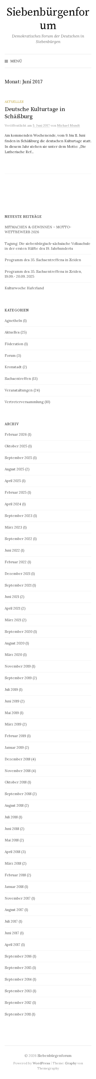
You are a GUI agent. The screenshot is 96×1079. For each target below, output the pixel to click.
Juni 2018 (12, 828)
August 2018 (14, 805)
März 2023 (13, 527)
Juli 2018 (11, 817)
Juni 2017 (12, 933)
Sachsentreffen (18, 378)
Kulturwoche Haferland (24, 288)
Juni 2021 (12, 596)
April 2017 (12, 944)
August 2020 (14, 643)
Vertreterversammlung (24, 402)
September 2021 (18, 585)
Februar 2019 (15, 736)
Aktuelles (14, 102)
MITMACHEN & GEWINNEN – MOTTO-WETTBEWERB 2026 (38, 229)
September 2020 (18, 631)
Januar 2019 (14, 747)
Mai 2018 (12, 840)
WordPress (41, 1063)
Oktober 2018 (16, 782)
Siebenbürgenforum (48, 19)
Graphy (70, 1063)
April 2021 (12, 608)
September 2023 (18, 515)
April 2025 (13, 481)
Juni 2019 (12, 701)
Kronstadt (13, 367)
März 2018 (13, 863)
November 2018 (18, 771)
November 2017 (18, 898)
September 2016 (18, 956)
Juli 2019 (11, 689)
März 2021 (13, 620)
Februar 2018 (15, 875)
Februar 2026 (16, 434)
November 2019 (18, 666)
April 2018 (12, 852)
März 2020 (13, 654)
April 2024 (13, 504)
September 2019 (18, 678)
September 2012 (18, 1002)
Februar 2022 (16, 562)
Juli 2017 (11, 921)
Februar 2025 (16, 492)
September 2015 (18, 967)
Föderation (14, 344)
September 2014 (18, 979)
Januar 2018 (14, 886)
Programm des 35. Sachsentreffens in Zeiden (43, 260)
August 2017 (14, 909)
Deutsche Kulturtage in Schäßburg (35, 113)
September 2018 (18, 794)
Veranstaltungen (19, 390)
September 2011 (18, 1014)
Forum (10, 355)
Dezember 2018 (17, 759)
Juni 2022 (12, 550)
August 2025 (14, 469)
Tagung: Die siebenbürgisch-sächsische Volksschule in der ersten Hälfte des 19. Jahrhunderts (47, 246)
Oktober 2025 (16, 446)
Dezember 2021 (17, 573)
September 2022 (18, 538)
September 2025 (18, 457)
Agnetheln (13, 320)
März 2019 (13, 724)
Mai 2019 (12, 713)
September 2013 (18, 991)
